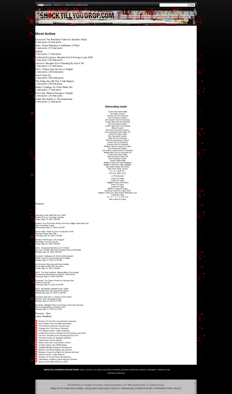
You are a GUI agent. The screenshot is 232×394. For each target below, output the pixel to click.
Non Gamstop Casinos (117, 118)
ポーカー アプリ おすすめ (117, 197)
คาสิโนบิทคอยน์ (117, 176)
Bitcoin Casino (117, 128)
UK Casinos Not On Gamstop (117, 120)
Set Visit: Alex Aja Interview (54, 357)
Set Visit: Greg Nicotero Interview (57, 321)
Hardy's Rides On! (54, 87)
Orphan (38, 51)
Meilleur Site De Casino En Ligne (117, 146)
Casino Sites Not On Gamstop (117, 122)
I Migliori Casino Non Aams (118, 183)
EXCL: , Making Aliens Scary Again (57, 272)
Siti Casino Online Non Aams (117, 167)
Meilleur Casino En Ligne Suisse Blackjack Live (117, 193)
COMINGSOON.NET (144, 388)
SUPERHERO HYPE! (163, 388)
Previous (39, 313)
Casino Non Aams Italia (117, 112)
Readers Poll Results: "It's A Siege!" (49, 240)
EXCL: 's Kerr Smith (51, 289)
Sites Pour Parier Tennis (118, 169)
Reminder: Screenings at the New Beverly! (59, 305)
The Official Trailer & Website (54, 331)
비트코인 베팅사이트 (117, 173)
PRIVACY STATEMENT (148, 370)
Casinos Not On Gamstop (117, 116)
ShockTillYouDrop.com (76, 5)
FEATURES (107, 370)
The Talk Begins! (54, 81)
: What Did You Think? (50, 215)
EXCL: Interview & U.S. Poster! (52, 248)
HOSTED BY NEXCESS (116, 373)
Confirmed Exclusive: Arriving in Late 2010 (64, 57)
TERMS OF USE (164, 370)
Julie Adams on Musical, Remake (57, 359)
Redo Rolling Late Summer (55, 350)
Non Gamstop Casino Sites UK (117, 132)
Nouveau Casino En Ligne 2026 (118, 191)
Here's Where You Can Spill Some (54, 324)
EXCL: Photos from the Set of (54, 69)
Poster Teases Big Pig (50, 340)
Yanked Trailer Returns (51, 355)
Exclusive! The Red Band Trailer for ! (61, 39)
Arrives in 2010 (53, 362)
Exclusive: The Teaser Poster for (54, 281)
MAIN (82, 370)
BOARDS (125, 370)
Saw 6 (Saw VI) (43, 75)
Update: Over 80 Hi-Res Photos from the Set (61, 223)
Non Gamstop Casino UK (117, 156)
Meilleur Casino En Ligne (118, 189)
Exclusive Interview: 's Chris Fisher (53, 297)
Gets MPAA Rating (52, 345)
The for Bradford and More (54, 338)
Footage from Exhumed (53, 328)
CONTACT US (90, 370)
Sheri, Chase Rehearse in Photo (57, 45)
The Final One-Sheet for (53, 326)
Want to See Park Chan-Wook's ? (54, 343)
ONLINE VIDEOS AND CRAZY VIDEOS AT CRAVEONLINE (109, 388)
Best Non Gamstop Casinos (117, 130)
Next (48, 313)
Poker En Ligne (117, 185)
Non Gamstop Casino (118, 159)
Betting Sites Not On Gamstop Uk (117, 152)
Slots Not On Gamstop (117, 138)
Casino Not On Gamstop (117, 142)
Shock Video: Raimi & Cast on (54, 232)
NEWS (99, 370)
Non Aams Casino (117, 114)
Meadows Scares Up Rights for (58, 352)
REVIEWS (116, 370)
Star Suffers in (53, 99)
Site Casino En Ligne (117, 199)
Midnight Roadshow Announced (55, 347)
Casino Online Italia (118, 161)
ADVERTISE (133, 370)
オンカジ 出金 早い (118, 171)
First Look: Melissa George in (54, 93)
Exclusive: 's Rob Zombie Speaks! (54, 256)
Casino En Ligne (117, 178)
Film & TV (58, 5)
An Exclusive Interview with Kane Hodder (52, 264)
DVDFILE (177, 388)
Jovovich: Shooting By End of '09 (59, 63)
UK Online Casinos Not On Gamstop (117, 150)
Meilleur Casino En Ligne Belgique (117, 163)
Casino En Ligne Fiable (117, 134)
